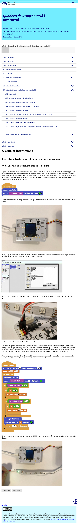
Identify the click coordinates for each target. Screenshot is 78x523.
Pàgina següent (16, 490)
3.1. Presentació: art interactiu (12, 69)
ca (71, 3)
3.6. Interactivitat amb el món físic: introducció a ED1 (20, 90)
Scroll (75, 500)
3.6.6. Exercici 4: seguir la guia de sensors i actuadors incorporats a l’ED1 (28, 114)
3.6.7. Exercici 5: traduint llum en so (16, 118)
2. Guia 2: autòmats (8, 61)
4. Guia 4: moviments (8, 142)
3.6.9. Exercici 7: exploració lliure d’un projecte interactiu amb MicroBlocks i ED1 (31, 126)
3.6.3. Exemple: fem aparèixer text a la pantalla (20, 102)
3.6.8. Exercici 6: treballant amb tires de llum (20, 122)
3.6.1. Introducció (10, 94)
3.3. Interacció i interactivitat (12, 78)
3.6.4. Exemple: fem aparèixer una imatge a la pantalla (22, 106)
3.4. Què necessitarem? (10, 82)
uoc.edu (4, 505)
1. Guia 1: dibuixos (8, 57)
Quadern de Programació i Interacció (24, 18)
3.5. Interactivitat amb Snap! (12, 86)
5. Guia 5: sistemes (8, 146)
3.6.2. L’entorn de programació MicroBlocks (19, 98)
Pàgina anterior (6, 490)
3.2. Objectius (7, 73)
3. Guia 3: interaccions (9, 65)
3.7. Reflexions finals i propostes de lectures (17, 134)
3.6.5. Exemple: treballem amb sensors (17, 110)
